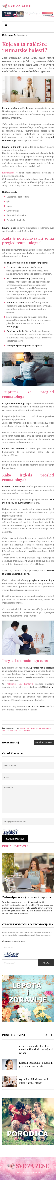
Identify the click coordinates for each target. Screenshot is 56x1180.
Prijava (46, 963)
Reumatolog (8, 172)
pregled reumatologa (30, 728)
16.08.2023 (8, 35)
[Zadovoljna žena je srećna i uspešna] (28, 872)
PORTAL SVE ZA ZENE (16, 846)
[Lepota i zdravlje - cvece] (28, 998)
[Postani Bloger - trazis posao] (28, 14)
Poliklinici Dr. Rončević (19, 683)
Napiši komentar (43, 742)
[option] (28, 1049)
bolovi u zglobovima (20, 731)
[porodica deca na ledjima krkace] (28, 1121)
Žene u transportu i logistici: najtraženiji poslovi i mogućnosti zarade (36, 1049)
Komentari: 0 (21, 35)
